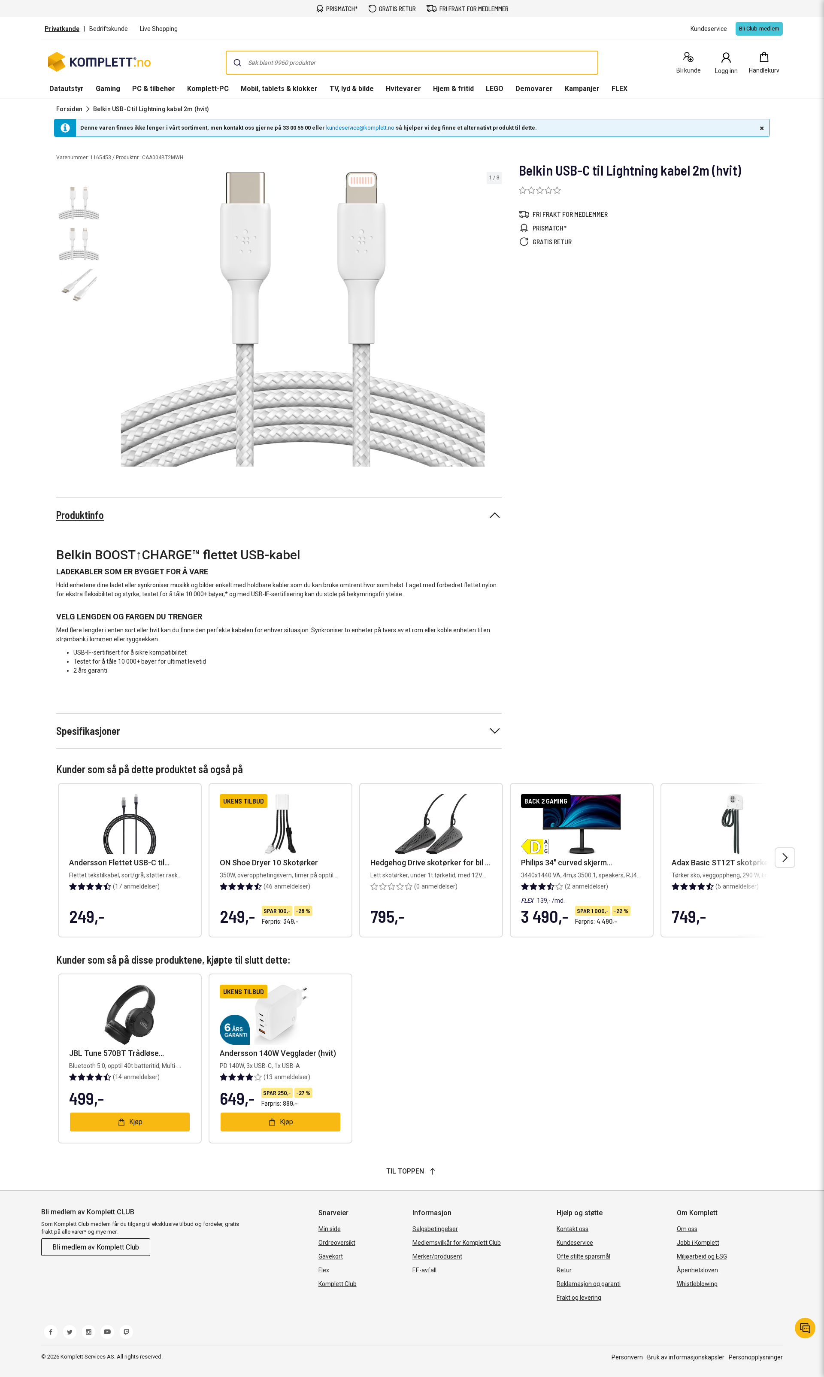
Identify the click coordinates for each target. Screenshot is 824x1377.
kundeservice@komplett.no (360, 127)
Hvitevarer (403, 89)
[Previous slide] (111, 320)
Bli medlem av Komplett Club (95, 1247)
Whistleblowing (697, 1283)
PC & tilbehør (153, 89)
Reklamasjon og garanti (589, 1283)
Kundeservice (575, 1242)
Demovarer (534, 89)
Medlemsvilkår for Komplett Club (456, 1242)
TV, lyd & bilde (352, 89)
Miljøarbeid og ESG (702, 1256)
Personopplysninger (756, 1357)
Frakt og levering (579, 1297)
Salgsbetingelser (435, 1228)
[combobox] (412, 63)
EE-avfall (424, 1270)
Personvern (627, 1357)
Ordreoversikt (336, 1242)
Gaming (108, 89)
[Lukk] (760, 127)
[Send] (237, 62)
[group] (303, 319)
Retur (564, 1270)
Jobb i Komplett (698, 1242)
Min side (329, 1228)
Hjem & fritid (453, 89)
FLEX (619, 89)
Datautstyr (66, 89)
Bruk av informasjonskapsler (685, 1357)
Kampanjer (582, 89)
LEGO (494, 89)
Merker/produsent (437, 1256)
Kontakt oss (572, 1228)
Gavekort (330, 1256)
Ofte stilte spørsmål (583, 1256)
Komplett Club (337, 1283)
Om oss (687, 1228)
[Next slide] (494, 320)
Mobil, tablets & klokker (279, 89)
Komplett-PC (208, 89)
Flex (323, 1270)
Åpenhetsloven (697, 1270)
